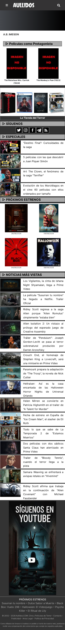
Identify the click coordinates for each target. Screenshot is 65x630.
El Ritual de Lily (37, 610)
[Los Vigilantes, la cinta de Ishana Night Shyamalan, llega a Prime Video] (10, 284)
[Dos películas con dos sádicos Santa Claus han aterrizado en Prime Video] (10, 447)
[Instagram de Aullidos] (26, 130)
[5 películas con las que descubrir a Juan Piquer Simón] (10, 161)
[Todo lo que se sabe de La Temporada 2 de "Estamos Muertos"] (10, 433)
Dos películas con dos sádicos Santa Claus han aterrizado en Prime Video (43, 447)
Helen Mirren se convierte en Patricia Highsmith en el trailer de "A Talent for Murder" (43, 404)
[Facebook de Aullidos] (32, 130)
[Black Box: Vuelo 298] (16, 252)
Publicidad (16, 618)
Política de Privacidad (44, 618)
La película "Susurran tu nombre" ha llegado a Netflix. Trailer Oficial (43, 299)
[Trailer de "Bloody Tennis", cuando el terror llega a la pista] (10, 461)
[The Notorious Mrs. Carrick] (16, 63)
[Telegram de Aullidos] (39, 130)
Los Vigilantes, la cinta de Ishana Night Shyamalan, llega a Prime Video (43, 284)
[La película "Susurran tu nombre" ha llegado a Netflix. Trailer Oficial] (10, 298)
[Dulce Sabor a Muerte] (48, 217)
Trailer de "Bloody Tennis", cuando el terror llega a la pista (43, 461)
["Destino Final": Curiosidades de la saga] (10, 146)
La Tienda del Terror (32, 117)
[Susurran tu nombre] (16, 217)
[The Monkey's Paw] (48, 63)
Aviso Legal (28, 618)
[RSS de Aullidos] (46, 130)
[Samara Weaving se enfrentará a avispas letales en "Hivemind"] (10, 475)
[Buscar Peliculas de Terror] (58, 5)
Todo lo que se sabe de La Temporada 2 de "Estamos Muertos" (43, 433)
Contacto (57, 615)
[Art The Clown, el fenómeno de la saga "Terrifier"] (10, 175)
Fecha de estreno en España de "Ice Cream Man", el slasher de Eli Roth (43, 419)
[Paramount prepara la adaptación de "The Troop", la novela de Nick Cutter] (10, 373)
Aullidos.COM (22, 615)
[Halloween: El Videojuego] (49, 252)
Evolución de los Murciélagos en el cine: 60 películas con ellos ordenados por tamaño (43, 189)
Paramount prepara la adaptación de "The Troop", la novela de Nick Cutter (43, 373)
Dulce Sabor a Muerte (41, 603)
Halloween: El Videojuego (37, 607)
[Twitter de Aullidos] (19, 130)
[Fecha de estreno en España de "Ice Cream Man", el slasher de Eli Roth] (10, 418)
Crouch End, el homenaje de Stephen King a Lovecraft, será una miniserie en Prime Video (43, 359)
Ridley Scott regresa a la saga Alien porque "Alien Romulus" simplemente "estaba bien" (43, 313)
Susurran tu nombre (13, 603)
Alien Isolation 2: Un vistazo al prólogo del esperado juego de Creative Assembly (43, 327)
